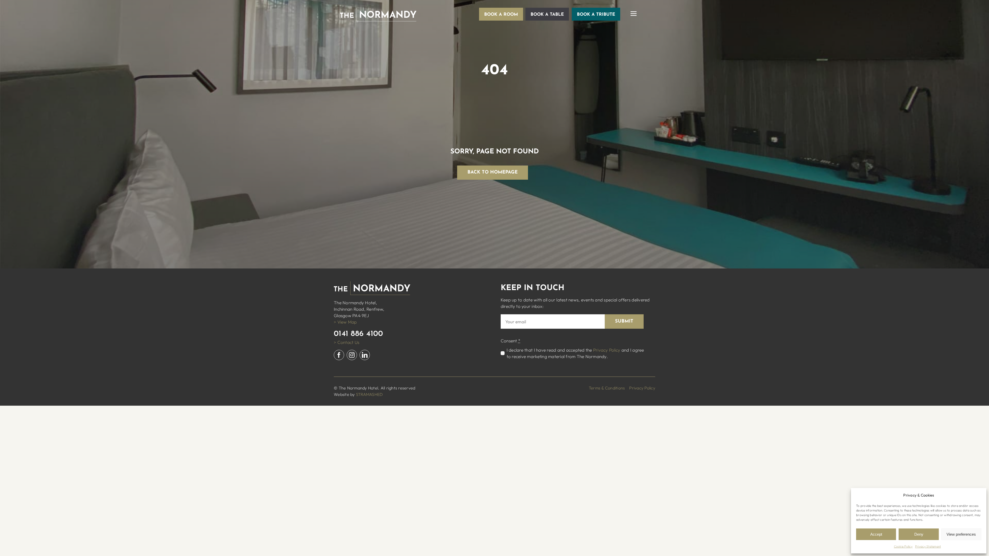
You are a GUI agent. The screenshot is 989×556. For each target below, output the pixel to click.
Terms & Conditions (607, 387)
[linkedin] (365, 355)
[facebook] (339, 355)
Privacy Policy (606, 350)
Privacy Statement (928, 546)
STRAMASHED (369, 394)
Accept (876, 534)
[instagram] (352, 355)
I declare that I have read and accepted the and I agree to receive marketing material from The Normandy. (575, 353)
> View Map (345, 322)
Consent (510, 340)
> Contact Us (346, 342)
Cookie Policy (903, 546)
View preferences (961, 534)
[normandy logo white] (378, 10)
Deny (918, 534)
